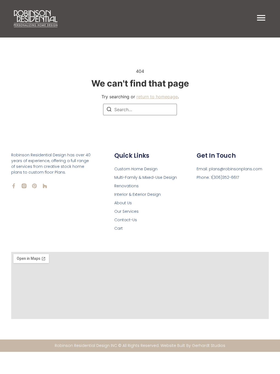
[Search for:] (140, 109)
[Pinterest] (34, 185)
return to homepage (157, 96)
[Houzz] (44, 185)
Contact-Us (125, 220)
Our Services (126, 211)
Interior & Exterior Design (137, 194)
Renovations (126, 186)
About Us (123, 203)
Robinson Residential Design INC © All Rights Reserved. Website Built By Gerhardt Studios (140, 345)
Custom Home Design (136, 169)
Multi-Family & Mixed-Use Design (145, 177)
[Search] (109, 110)
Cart (118, 228)
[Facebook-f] (13, 185)
